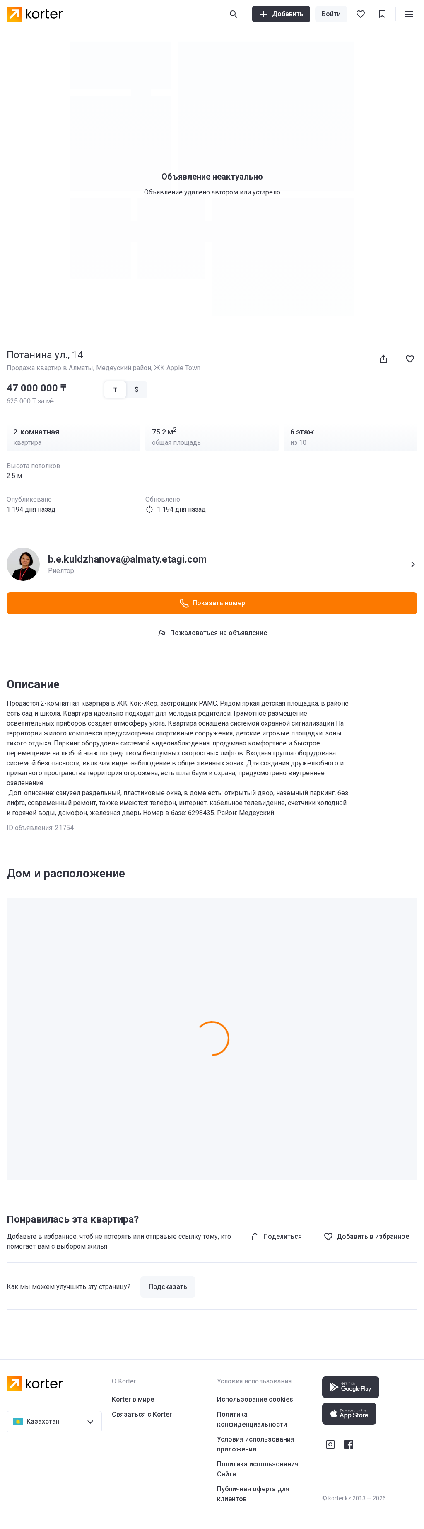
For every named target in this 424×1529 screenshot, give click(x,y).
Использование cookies (255, 1399)
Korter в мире (133, 1399)
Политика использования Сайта (258, 1469)
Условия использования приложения (255, 1444)
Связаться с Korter (142, 1414)
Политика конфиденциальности (252, 1419)
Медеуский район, (125, 368)
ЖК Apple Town (177, 368)
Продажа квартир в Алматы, (51, 368)
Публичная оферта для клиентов (253, 1494)
